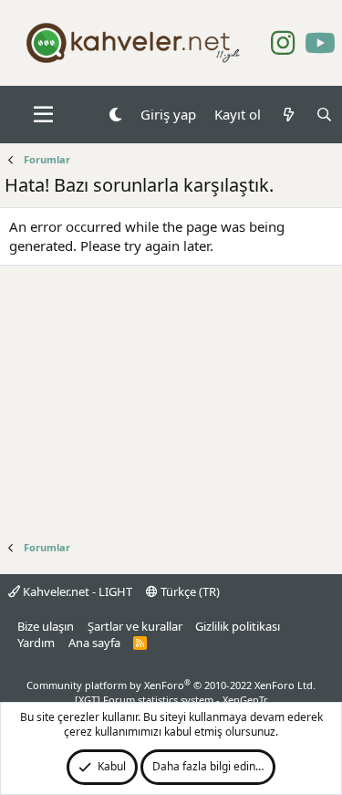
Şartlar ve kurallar (135, 626)
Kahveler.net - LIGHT (76, 591)
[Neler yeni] (288, 114)
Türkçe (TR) (189, 591)
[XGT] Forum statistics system (171, 699)
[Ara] (324, 114)
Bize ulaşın (45, 626)
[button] (43, 115)
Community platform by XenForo (171, 685)
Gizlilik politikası (237, 626)
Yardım (36, 642)
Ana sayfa (94, 642)
